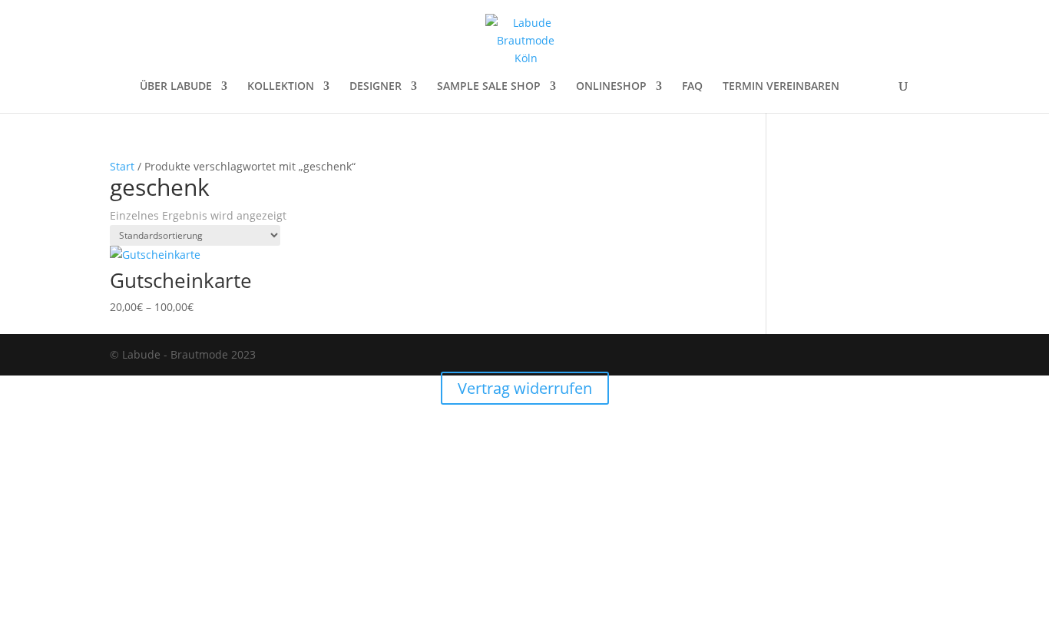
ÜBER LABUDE (176, 87)
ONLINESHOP (611, 87)
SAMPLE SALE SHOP (489, 87)
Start (122, 166)
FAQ (692, 87)
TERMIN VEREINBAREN (781, 87)
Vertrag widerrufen (525, 388)
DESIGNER (375, 87)
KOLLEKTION (280, 87)
